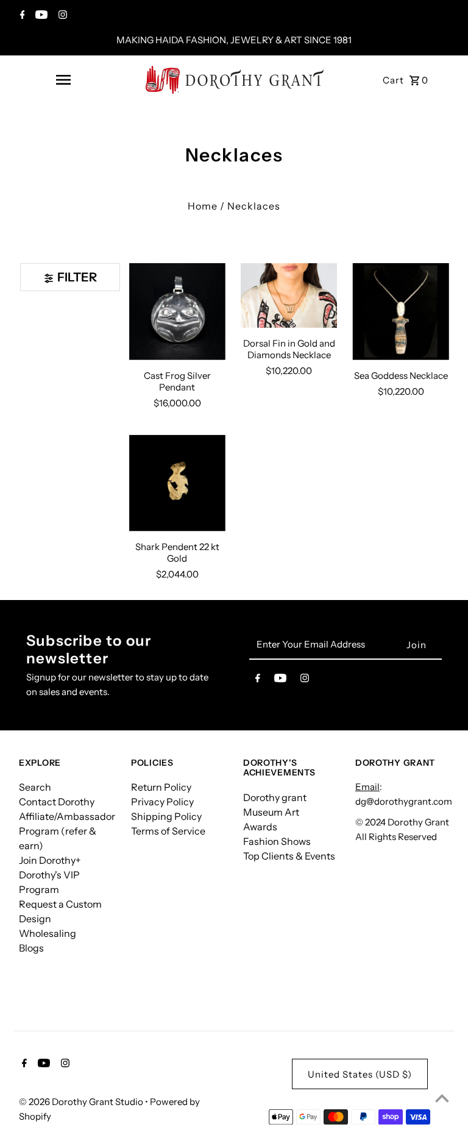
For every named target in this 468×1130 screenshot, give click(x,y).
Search (35, 787)
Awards (260, 827)
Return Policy (161, 787)
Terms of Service (168, 831)
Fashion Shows (277, 841)
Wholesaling (47, 933)
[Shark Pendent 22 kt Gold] (177, 483)
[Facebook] (21, 16)
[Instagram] (61, 16)
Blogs (31, 948)
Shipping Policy (166, 816)
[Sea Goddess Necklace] (400, 311)
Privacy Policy (162, 802)
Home (203, 206)
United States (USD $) (360, 1074)
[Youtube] (40, 16)
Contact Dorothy (56, 802)
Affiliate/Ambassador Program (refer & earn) (67, 831)
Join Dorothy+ (50, 860)
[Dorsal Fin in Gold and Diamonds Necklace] (289, 295)
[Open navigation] (63, 80)
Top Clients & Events (289, 856)
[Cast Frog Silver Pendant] (177, 311)
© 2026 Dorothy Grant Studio (82, 1101)
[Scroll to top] (442, 1098)
